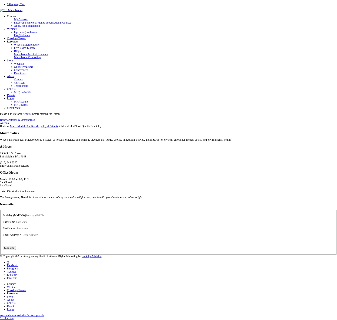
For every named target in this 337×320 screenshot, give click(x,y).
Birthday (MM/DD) (14, 215)
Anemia (4, 122)
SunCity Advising (92, 256)
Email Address (12, 234)
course (28, 113)
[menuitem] (172, 21)
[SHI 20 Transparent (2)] (11, 10)
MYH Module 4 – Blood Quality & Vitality (34, 126)
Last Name (9, 221)
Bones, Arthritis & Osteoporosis (17, 119)
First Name (9, 228)
